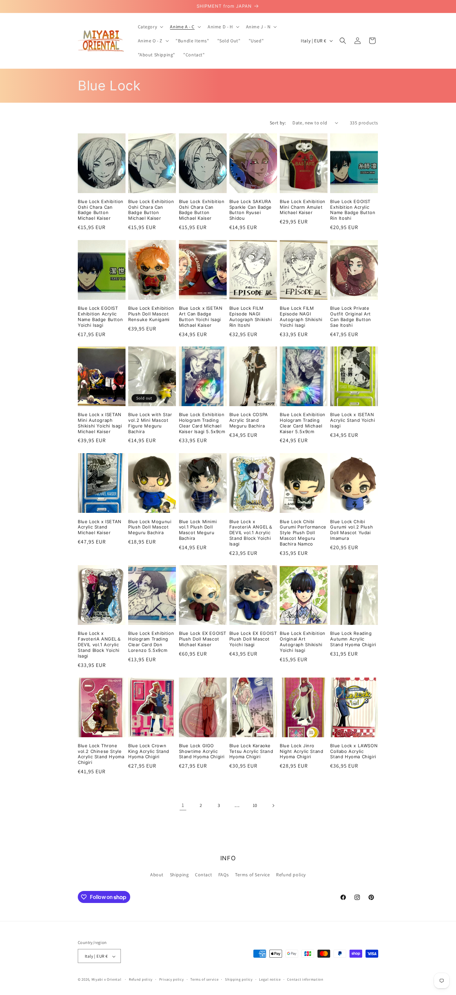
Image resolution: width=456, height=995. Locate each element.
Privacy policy (171, 979)
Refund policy (291, 874)
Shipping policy (239, 979)
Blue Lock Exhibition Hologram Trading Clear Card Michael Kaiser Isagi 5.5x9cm (202, 423)
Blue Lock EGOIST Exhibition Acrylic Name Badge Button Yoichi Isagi (100, 316)
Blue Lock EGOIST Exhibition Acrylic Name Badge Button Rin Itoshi (352, 210)
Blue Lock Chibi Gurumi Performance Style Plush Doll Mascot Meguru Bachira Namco (303, 533)
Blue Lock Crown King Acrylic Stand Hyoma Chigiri (148, 751)
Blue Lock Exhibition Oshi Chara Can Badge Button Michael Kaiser (101, 210)
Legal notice (269, 979)
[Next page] (273, 805)
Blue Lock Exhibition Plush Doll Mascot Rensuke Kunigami (151, 313)
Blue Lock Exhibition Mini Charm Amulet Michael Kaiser (302, 207)
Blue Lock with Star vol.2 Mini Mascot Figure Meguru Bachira (150, 423)
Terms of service (204, 979)
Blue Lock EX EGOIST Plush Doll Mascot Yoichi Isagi (253, 639)
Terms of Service (252, 874)
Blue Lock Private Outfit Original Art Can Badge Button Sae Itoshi (350, 316)
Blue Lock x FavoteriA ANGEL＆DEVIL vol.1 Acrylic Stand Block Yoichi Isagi (251, 533)
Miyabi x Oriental (106, 979)
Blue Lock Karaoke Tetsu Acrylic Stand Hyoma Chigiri (251, 751)
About (157, 874)
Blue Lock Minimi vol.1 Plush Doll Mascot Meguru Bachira (198, 530)
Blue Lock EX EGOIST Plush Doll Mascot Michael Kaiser (202, 639)
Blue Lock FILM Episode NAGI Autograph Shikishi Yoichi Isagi (301, 316)
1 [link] (183, 805)
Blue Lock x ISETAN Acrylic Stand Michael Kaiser (100, 527)
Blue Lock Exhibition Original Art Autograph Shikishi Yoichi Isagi (302, 642)
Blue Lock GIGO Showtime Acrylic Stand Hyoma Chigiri (202, 751)
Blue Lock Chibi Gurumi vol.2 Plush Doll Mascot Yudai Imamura (351, 530)
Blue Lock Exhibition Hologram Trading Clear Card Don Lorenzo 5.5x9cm (151, 642)
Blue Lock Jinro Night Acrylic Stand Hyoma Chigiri (301, 751)
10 (255, 805)
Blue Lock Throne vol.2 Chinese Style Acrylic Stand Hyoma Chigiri (101, 754)
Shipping (179, 874)
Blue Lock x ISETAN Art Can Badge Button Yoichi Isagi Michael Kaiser (201, 316)
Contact (203, 874)
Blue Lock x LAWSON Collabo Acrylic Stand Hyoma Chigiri (354, 751)
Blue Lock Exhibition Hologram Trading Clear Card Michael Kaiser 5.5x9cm (302, 423)
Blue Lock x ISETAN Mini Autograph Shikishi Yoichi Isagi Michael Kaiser (100, 423)
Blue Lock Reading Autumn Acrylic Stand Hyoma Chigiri (353, 639)
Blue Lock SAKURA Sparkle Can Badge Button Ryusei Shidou (250, 210)
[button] (150, 27)
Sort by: (278, 123)
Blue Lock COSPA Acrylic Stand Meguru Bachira (248, 420)
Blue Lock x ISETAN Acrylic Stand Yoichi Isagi (352, 420)
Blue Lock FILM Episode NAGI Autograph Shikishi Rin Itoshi (250, 316)
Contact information (305, 979)
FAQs (223, 874)
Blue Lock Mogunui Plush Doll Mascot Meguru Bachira (149, 527)
